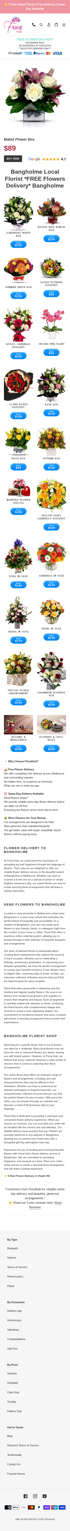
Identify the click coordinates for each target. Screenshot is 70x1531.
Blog (9, 1435)
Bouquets (12, 1248)
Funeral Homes (16, 1473)
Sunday (11, 1401)
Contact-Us (14, 1464)
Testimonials (14, 1454)
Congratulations (16, 1339)
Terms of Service (17, 1267)
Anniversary (14, 1320)
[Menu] (64, 24)
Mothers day (14, 1310)
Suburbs (12, 1373)
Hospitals (12, 1382)
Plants (11, 1286)
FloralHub (50, 1519)
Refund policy (15, 1276)
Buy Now (13, 158)
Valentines (13, 1329)
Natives (11, 1257)
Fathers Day (14, 1411)
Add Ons (12, 1348)
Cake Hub (13, 1392)
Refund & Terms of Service (23, 1445)
